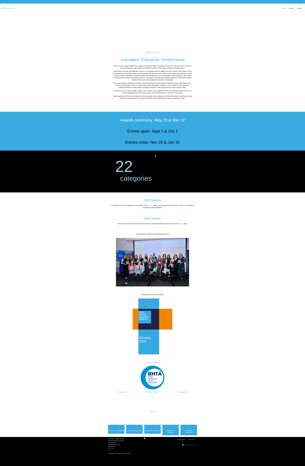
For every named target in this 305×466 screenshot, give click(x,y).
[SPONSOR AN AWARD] (152, 427)
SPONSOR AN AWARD (152, 430)
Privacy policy (181, 439)
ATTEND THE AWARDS (170, 431)
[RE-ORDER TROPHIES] (188, 427)
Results (291, 8)
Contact (299, 8)
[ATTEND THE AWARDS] (170, 427)
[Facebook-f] (296, 1)
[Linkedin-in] (299, 1)
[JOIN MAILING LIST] (134, 427)
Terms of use (191, 439)
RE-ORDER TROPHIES (189, 431)
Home (284, 8)
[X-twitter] (302, 1)
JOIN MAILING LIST (134, 430)
